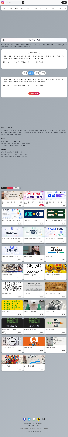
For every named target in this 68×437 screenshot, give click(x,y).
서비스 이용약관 (24, 428)
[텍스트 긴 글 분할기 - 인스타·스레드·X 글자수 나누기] (55, 199)
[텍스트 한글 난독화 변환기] (55, 308)
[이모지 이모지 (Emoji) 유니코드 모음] (55, 272)
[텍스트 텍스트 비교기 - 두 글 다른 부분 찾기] (12, 235)
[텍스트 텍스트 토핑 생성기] (12, 363)
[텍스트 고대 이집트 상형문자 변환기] (55, 290)
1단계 (25, 73)
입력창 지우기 (35, 52)
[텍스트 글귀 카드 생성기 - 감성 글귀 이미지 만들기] (12, 199)
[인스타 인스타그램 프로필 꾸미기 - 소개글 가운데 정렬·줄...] (34, 199)
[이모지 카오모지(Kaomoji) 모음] (34, 272)
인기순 (16, 188)
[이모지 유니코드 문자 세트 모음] (12, 344)
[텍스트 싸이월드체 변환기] (55, 344)
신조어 (28, 8)
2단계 (31, 73)
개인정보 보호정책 (34, 428)
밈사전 (22, 8)
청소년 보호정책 (44, 428)
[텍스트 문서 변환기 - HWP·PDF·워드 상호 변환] (12, 217)
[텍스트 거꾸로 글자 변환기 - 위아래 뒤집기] (34, 217)
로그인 (64, 2)
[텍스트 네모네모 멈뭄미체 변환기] (34, 308)
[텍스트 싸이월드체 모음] (34, 344)
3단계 (37, 73)
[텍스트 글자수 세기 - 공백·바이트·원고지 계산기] (12, 253)
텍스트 (16, 8)
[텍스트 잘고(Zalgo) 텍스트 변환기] (12, 290)
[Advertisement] (34, 24)
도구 (41, 8)
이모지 (35, 8)
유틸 (47, 8)
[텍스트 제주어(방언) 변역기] (12, 272)
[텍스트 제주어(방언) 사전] (55, 253)
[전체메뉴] (65, 8)
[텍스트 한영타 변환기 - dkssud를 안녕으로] (55, 235)
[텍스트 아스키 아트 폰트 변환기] (34, 326)
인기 (4, 8)
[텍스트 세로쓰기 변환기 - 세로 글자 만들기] (34, 235)
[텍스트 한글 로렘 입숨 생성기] (34, 290)
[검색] (23, 2)
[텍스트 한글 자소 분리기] (12, 308)
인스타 (10, 8)
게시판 (53, 8)
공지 (60, 8)
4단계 (43, 73)
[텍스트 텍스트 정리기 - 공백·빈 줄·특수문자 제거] (55, 217)
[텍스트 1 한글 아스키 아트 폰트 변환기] (12, 326)
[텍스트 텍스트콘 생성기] (55, 326)
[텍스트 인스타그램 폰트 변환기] (34, 363)
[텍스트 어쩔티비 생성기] (34, 253)
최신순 (10, 188)
